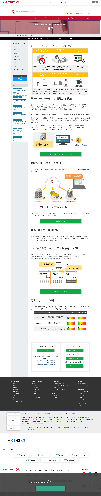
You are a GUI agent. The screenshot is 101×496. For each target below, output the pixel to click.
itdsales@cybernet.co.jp (48, 364)
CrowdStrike (48, 417)
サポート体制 (52, 38)
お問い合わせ (69, 13)
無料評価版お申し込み (75, 350)
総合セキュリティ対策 (27, 18)
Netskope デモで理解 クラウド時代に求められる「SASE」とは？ (20, 101)
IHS (67, 417)
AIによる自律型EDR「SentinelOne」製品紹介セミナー (20, 132)
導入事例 (47, 18)
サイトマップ (86, 13)
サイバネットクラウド (27, 423)
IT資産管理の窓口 (77, 13)
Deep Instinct (56, 417)
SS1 (64, 421)
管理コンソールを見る (60, 291)
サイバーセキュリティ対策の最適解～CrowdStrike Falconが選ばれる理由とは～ (20, 92)
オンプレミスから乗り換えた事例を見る (60, 154)
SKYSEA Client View (56, 421)
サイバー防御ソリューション (29, 413)
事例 (40, 470)
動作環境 (39, 38)
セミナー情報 (83, 383)
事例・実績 (45, 38)
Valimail (68, 421)
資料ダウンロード (75, 366)
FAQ (58, 38)
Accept (50, 488)
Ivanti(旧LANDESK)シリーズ (84, 417)
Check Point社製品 (39, 417)
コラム (52, 18)
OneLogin (78, 419)
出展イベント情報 (84, 385)
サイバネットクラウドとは (82, 18)
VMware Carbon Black (76, 421)
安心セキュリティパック (59, 389)
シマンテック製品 (39, 423)
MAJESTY (38, 419)
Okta (84, 419)
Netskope (72, 419)
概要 (29, 38)
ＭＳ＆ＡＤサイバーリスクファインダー (59, 419)
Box (32, 417)
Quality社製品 (89, 419)
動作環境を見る (60, 221)
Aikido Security (26, 417)
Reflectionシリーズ (27, 421)
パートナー (82, 405)
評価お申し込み (83, 399)
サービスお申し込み (68, 38)
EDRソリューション (88, 427)
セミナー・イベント (61, 18)
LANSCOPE (31, 419)
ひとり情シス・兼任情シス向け (61, 385)
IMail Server (72, 417)
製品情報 (56, 395)
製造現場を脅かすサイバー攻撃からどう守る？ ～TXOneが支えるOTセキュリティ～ (20, 123)
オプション (15, 389)
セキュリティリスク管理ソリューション (48, 413)
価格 (61, 38)
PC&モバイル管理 (16, 18)
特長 (32, 38)
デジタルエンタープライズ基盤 (67, 413)
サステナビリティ (73, 470)
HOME (13, 35)
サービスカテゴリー (30, 470)
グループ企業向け (58, 387)
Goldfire (62, 417)
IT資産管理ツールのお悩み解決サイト (72, 427)
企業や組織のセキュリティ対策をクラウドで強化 (49, 427)
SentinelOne (47, 421)
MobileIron (45, 419)
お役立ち (56, 397)
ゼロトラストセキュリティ (29, 427)
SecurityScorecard (37, 421)
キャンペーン (16, 399)
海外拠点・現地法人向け (59, 383)
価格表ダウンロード (75, 358)
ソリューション (39, 18)
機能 (35, 38)
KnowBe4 (24, 419)
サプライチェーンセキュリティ (30, 429)
